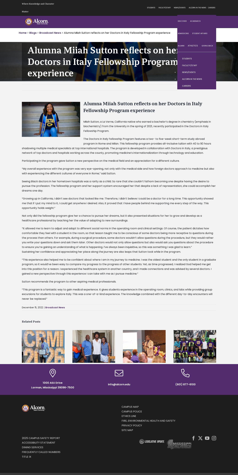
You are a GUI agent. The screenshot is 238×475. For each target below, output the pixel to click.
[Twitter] (200, 438)
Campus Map (130, 407)
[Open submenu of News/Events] (210, 72)
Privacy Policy (132, 425)
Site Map (127, 430)
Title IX (26, 457)
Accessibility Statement (38, 443)
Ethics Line (129, 416)
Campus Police (132, 411)
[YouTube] (207, 438)
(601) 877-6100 (185, 384)
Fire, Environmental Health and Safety (148, 421)
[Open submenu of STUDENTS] (210, 58)
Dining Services (32, 447)
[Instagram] (214, 438)
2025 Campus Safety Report (41, 438)
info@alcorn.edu (119, 384)
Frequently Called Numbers (41, 452)
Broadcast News (55, 307)
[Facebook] (193, 438)
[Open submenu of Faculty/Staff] (210, 65)
